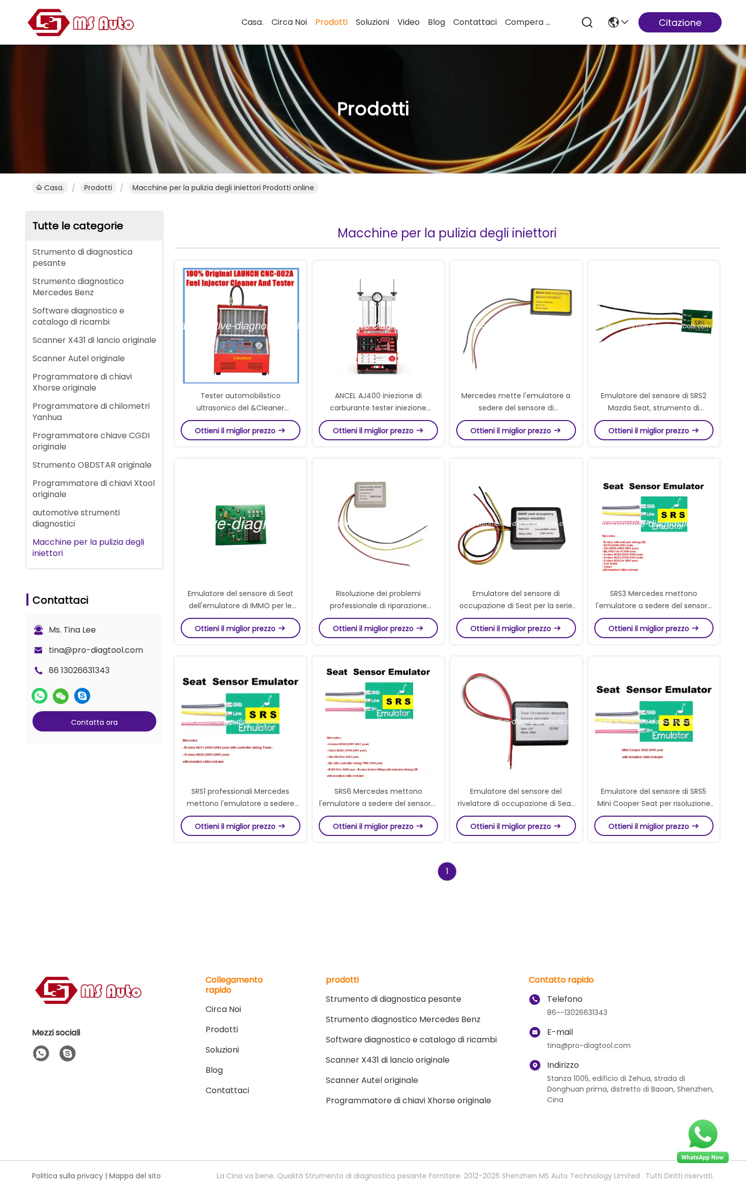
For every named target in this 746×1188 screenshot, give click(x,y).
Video (408, 22)
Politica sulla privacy (67, 1176)
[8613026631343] (41, 1053)
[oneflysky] (82, 696)
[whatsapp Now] (703, 1163)
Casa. (252, 22)
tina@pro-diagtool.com (96, 650)
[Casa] (88, 1002)
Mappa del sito (135, 1176)
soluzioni (372, 22)
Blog (436, 22)
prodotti (331, 22)
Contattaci (475, 22)
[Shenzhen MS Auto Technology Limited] (80, 22)
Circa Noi (289, 22)
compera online (529, 22)
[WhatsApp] (39, 696)
